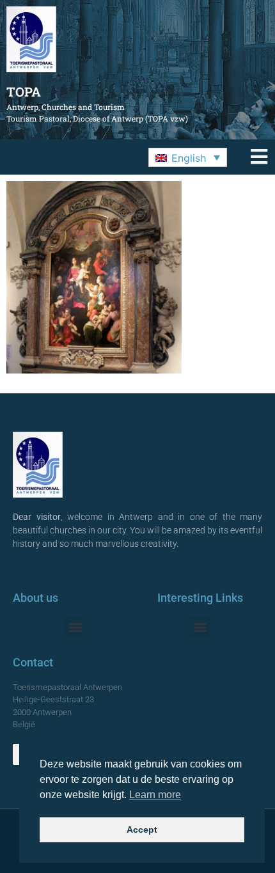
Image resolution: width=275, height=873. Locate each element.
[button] (187, 157)
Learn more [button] (155, 794)
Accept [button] (142, 829)
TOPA (23, 91)
